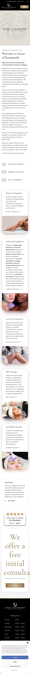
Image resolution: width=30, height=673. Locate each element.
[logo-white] (8, 6)
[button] (27, 642)
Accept (15, 657)
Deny (15, 662)
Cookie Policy (14, 670)
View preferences (15, 666)
